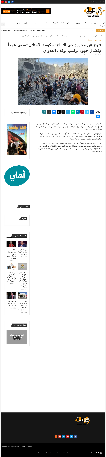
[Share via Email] (98, 116)
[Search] (3, 24)
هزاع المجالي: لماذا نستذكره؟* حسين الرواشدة (22, 252)
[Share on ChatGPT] (49, 112)
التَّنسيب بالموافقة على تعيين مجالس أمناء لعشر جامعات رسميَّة (22, 305)
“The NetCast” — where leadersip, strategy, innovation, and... (23, 30)
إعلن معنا (40, 452)
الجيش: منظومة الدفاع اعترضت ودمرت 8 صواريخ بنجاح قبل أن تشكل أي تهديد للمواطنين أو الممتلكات (22, 280)
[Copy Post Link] (63, 112)
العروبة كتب (94, 23)
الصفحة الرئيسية (97, 36)
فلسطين (69, 23)
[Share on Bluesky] (54, 112)
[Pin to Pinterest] (82, 112)
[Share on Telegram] (68, 112)
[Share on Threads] (59, 112)
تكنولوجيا (26, 23)
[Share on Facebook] (92, 112)
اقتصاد (62, 23)
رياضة (46, 23)
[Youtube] (2, 2)
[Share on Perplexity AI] (44, 112)
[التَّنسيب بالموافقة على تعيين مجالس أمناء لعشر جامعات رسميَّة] (22, 295)
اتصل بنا (48, 452)
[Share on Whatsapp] (73, 112)
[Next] (94, 30)
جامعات (34, 23)
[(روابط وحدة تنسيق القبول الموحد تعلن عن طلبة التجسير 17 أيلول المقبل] (11, 266)
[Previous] (92, 30)
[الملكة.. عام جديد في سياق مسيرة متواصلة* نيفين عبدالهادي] (11, 244)
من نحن (19, 23)
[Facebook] (12, 2)
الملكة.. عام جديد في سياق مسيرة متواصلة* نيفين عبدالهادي (11, 254)
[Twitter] (9, 2)
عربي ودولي (78, 23)
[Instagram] (6, 2)
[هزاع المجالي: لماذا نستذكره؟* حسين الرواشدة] (22, 244)
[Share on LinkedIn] (78, 112)
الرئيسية (102, 23)
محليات (86, 23)
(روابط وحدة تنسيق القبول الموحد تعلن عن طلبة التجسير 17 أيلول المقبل (11, 276)
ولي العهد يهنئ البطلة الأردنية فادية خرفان (12, 303)
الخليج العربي (54, 23)
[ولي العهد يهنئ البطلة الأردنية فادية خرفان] (11, 295)
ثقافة (40, 23)
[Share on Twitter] (87, 112)
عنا (55, 452)
